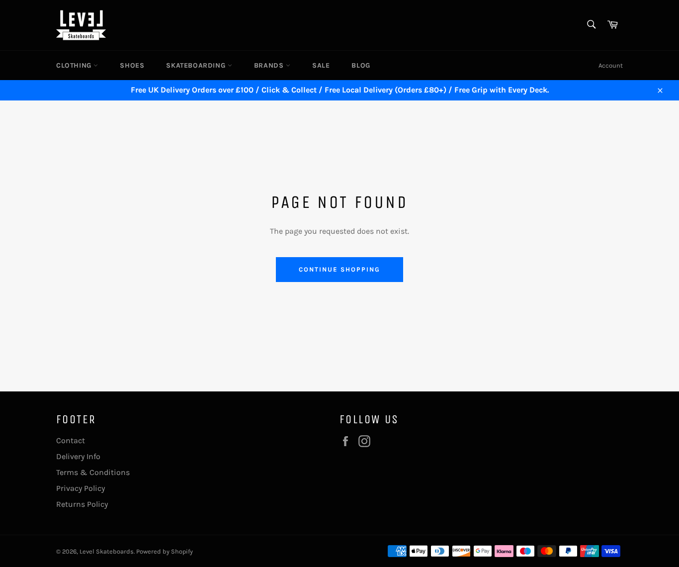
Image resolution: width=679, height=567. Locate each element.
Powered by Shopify (164, 551)
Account (610, 65)
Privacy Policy (80, 488)
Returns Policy (82, 504)
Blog (360, 65)
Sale (321, 65)
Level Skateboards (107, 551)
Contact (70, 440)
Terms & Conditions (93, 472)
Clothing (74, 65)
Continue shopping (339, 269)
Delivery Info (78, 456)
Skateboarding (196, 65)
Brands (270, 65)
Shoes (132, 65)
